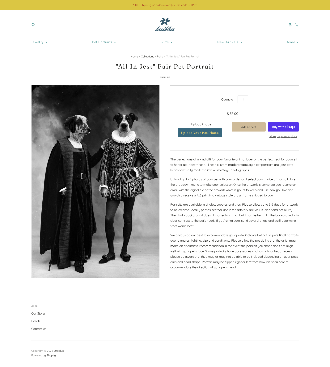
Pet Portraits (102, 42)
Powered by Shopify (43, 355)
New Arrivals (228, 42)
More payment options (283, 136)
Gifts (165, 42)
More (291, 42)
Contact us (38, 329)
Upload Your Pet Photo (200, 133)
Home (134, 56)
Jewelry (38, 42)
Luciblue (165, 76)
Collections (147, 56)
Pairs (160, 56)
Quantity (227, 99)
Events (35, 321)
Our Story (38, 313)
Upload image (201, 124)
